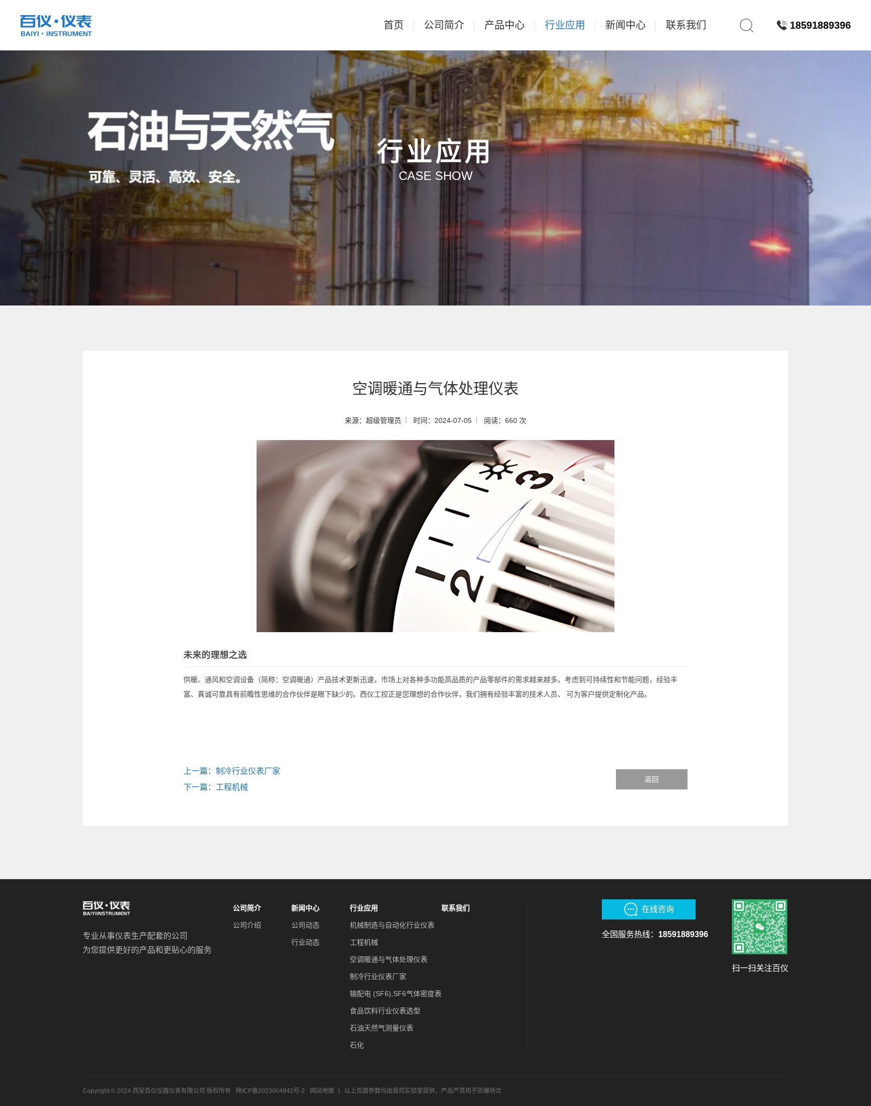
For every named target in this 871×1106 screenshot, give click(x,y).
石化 (357, 1045)
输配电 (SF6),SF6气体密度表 (396, 994)
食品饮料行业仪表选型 (385, 1011)
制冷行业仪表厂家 (378, 976)
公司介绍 (247, 925)
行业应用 (364, 908)
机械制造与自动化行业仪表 (392, 925)
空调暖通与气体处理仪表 (388, 959)
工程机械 (364, 942)
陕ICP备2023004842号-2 (270, 1090)
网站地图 (322, 1090)
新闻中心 (305, 908)
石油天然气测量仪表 (381, 1028)
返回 (652, 779)
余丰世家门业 (147, 964)
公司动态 (305, 925)
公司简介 (247, 908)
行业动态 (305, 942)
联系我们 (456, 908)
